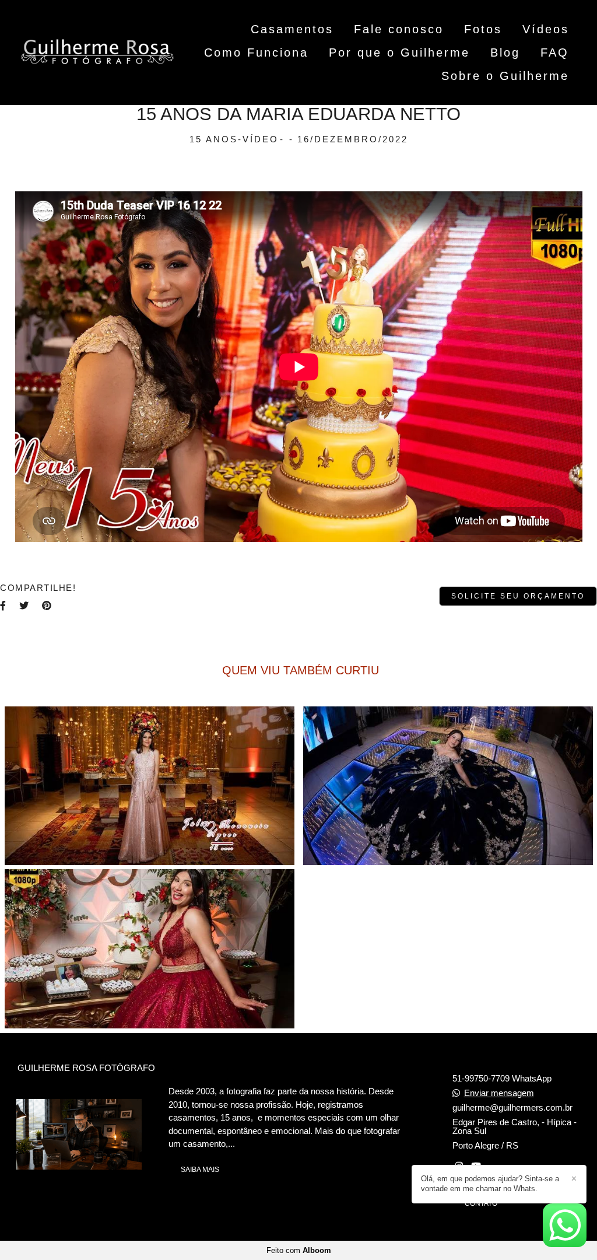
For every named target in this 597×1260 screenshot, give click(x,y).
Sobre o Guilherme (505, 75)
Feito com (298, 1250)
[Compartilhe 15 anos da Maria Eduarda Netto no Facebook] (4, 605)
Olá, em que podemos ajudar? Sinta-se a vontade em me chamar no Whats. (490, 1183)
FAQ (554, 52)
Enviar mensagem (499, 1092)
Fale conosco (399, 29)
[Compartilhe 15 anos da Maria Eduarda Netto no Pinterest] (47, 605)
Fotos (483, 29)
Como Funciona (256, 52)
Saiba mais (200, 1170)
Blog (505, 52)
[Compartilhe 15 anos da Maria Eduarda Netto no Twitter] (24, 605)
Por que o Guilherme (399, 52)
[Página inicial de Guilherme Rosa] (97, 52)
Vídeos (545, 29)
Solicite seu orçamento (518, 596)
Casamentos (292, 29)
